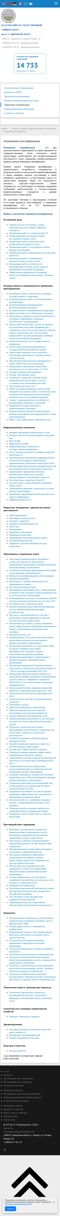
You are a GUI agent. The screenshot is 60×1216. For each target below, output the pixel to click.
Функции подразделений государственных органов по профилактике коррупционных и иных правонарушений (32, 414)
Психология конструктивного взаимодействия (31, 954)
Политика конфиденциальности (18, 1131)
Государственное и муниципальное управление (31, 310)
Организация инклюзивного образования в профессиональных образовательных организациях (29, 660)
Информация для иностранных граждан (22, 1097)
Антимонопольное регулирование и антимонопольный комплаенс (26, 306)
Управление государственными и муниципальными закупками (24, 407)
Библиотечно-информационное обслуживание (31, 575)
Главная (4, 128)
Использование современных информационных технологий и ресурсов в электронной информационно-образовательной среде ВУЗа (32, 460)
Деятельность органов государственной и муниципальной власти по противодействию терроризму (30, 843)
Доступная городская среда (22, 587)
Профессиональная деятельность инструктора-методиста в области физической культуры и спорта (32, 721)
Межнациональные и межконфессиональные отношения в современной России (30, 850)
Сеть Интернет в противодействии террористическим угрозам (26, 898)
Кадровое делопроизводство (23, 523)
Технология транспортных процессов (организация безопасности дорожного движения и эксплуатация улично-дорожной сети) (30, 996)
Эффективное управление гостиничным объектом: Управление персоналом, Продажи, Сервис (31, 275)
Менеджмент (15, 529)
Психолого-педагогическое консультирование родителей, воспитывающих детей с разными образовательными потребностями (31, 968)
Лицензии (8, 1074)
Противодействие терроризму (18, 1078)
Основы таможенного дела (22, 374)
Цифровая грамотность (20, 499)
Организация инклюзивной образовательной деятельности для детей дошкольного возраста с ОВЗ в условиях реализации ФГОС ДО (32, 668)
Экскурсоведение (17, 1050)
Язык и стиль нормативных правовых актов (30, 419)
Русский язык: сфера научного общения (28, 749)
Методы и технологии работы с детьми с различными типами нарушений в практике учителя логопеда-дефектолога (29, 618)
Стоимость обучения (14, 113)
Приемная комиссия (12, 1090)
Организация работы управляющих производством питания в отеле (25, 259)
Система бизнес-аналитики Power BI (26, 480)
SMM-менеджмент (18, 515)
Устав (6, 1071)
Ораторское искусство (20, 634)
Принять (10, 1208)
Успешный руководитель (21, 540)
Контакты (8, 1128)
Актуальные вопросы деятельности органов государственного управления (30, 295)
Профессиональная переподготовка (21, 100)
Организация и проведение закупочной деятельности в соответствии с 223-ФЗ (28, 368)
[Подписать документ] (5, 1149)
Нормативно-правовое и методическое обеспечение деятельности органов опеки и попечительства (30, 355)
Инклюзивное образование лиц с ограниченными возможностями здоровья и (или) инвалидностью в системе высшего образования (33, 592)
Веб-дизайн (15, 440)
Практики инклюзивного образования (27, 707)
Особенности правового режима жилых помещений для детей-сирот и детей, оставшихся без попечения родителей (28, 380)
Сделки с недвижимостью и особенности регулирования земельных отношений (29, 401)
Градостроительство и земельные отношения (31, 313)
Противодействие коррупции (17, 1081)
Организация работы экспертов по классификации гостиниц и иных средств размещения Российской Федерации (28, 266)
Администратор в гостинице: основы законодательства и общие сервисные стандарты (27, 227)
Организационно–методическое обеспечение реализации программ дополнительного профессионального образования (31, 640)
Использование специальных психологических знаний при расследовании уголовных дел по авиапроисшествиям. (31, 921)
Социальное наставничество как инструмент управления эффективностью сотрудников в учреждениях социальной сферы (30, 794)
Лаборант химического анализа (24, 1016)
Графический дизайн (18, 443)
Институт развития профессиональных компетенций (34, 128)
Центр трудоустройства (15, 1112)
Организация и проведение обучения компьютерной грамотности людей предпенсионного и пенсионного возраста (29, 474)
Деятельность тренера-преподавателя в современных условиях (28, 583)
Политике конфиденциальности (18, 1204)
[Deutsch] (14, 4)
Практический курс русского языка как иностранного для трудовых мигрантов (28, 711)
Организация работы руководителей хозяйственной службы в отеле (26, 243)
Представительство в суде (22, 386)
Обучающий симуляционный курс (24, 1035)
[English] (3, 4)
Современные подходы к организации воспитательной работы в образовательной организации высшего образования (30, 769)
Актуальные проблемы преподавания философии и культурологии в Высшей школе (32, 571)
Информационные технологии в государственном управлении (24, 448)
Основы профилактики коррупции (25, 372)
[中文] (9, 4)
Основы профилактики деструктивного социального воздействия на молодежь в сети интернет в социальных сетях (31, 880)
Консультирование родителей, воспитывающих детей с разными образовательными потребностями (32, 609)
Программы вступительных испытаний (21, 1093)
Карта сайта (9, 1119)
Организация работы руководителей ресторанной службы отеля (26, 237)
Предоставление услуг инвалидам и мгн (28, 715)
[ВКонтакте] (5, 1145)
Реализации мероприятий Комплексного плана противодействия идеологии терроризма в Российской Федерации (31, 891)
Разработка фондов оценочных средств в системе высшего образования (29, 745)
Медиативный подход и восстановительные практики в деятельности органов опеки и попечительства (30, 935)
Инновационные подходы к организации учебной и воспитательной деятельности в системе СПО (33, 599)
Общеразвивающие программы (19, 109)
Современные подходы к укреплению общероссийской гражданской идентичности (30, 903)
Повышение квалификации (16, 104)
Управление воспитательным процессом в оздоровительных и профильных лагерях (29, 809)
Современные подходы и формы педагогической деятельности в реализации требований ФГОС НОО (32, 760)
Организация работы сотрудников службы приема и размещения (29, 248)
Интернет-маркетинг (19, 521)
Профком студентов (13, 1109)
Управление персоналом (20, 532)
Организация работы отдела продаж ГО (28, 233)
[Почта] (25, 4)
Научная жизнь (10, 1116)
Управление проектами (20, 535)
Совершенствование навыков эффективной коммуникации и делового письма (30, 753)
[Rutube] (11, 1145)
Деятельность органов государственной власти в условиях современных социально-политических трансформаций (32, 319)
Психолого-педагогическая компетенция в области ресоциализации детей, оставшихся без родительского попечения (32, 960)
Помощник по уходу (19, 704)
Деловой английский (19, 578)
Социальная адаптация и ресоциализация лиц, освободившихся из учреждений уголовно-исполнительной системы (31, 786)
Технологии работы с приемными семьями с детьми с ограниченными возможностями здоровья (30, 802)
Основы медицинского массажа (24, 1037)
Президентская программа (17, 96)
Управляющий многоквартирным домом (28, 537)
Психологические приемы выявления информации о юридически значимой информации (27, 943)
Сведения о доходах (13, 1085)
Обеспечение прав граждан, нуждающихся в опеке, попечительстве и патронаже (30, 362)
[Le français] (20, 4)
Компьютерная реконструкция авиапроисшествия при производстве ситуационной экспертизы (32, 467)
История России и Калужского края (26, 603)
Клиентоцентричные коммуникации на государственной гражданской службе (27, 348)
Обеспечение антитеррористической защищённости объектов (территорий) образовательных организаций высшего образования (28, 870)
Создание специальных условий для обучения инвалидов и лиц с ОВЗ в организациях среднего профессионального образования (32, 777)
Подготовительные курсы (15, 1100)
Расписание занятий (13, 1105)
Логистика (14, 526)
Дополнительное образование (19, 88)
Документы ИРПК (12, 92)
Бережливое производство (22, 518)
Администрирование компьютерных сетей (29, 432)
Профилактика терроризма (22, 885)
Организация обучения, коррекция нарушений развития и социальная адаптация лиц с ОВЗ (30, 689)
